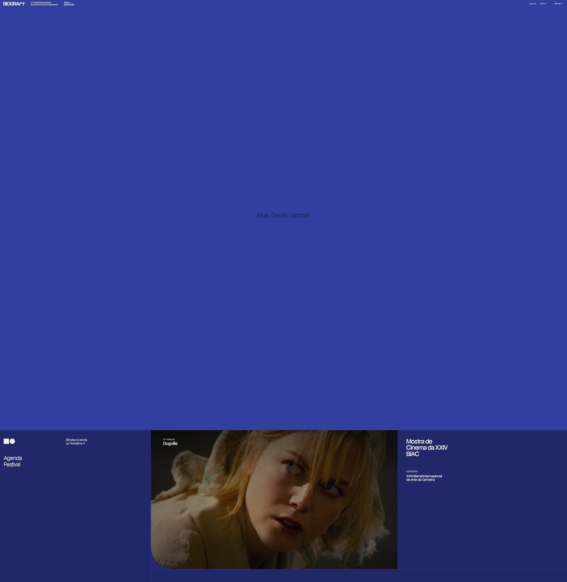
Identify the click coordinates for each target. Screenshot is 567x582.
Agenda (13, 458)
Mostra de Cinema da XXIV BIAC (426, 447)
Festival (12, 464)
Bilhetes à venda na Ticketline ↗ (76, 441)
